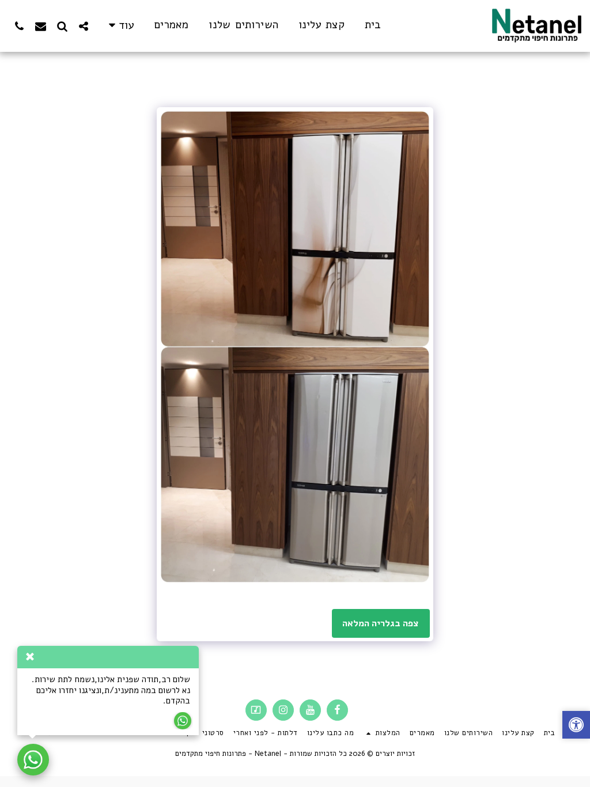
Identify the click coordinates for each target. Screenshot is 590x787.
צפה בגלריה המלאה (380, 623)
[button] (83, 26)
